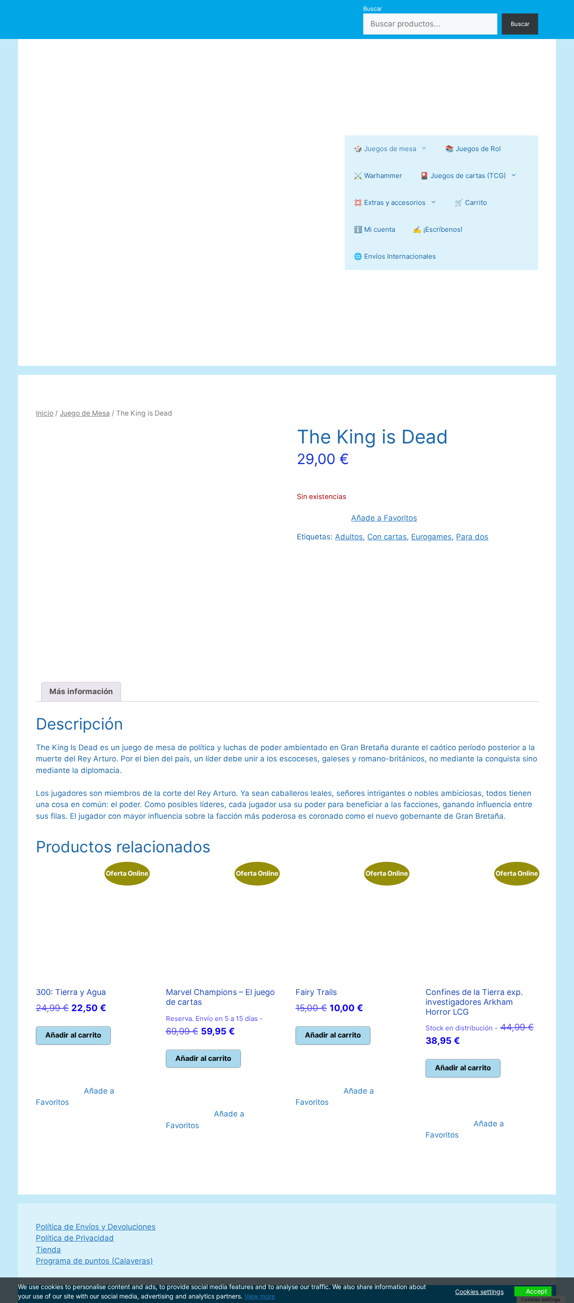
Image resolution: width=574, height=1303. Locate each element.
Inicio (44, 413)
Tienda (48, 1249)
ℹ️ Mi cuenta (374, 229)
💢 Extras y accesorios (390, 202)
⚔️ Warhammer (378, 175)
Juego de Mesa (85, 413)
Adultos (349, 536)
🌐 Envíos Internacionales (395, 256)
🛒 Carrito (471, 202)
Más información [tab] (81, 691)
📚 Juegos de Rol (473, 148)
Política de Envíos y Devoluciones (96, 1226)
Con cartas (387, 536)
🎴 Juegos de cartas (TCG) (463, 175)
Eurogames (431, 536)
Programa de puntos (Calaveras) (94, 1260)
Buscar (372, 8)
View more (259, 1296)
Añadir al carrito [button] (73, 1034)
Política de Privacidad (75, 1238)
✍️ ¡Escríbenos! (437, 229)
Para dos (472, 536)
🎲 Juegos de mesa (385, 148)
